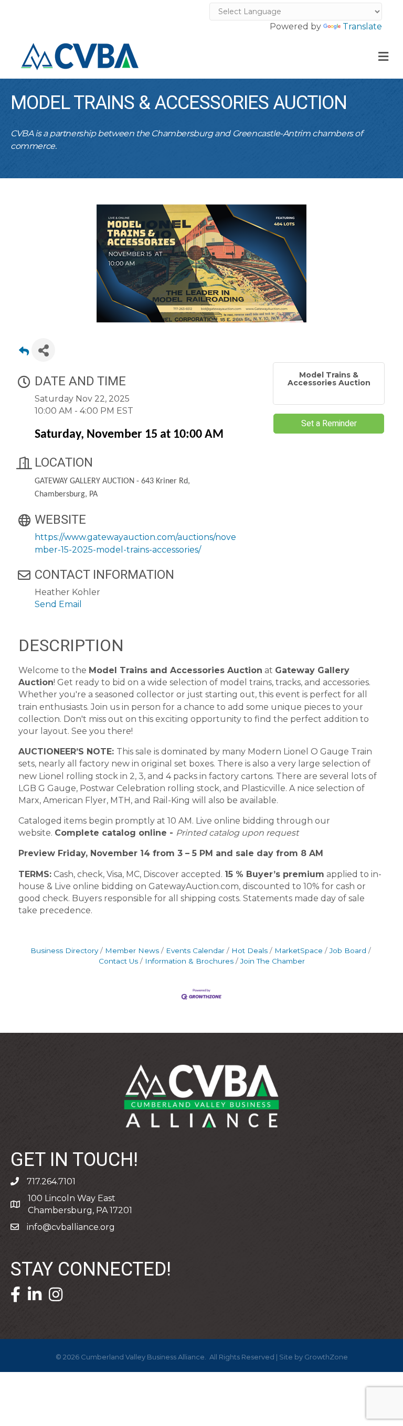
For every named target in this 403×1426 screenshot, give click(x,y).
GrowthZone (326, 1357)
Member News (132, 950)
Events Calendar (195, 950)
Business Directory (64, 950)
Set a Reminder (329, 423)
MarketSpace (298, 950)
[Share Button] (43, 350)
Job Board (348, 950)
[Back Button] (24, 353)
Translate (362, 26)
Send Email (58, 604)
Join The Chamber (272, 961)
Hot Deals (249, 950)
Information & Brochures (189, 961)
